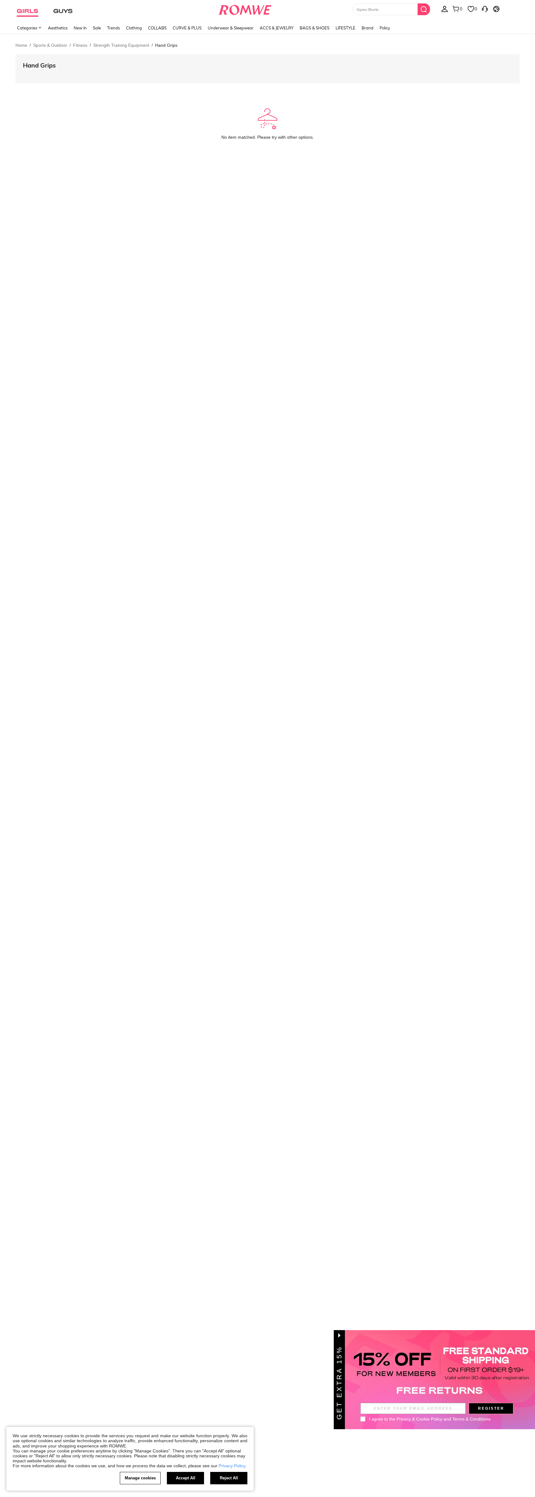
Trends (113, 27)
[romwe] (245, 8)
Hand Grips (39, 65)
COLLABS (157, 27)
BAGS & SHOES (314, 27)
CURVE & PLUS (187, 27)
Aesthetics (57, 27)
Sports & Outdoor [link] (50, 45)
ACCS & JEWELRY (277, 27)
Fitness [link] (80, 45)
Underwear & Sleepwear (231, 27)
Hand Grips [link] (166, 45)
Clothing (134, 27)
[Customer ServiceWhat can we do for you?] (485, 8)
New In (80, 27)
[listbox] (444, 8)
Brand (367, 27)
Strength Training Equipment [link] (121, 45)
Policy (385, 27)
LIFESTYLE (345, 27)
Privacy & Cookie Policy (419, 1418)
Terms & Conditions (471, 1418)
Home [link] (21, 45)
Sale (97, 27)
